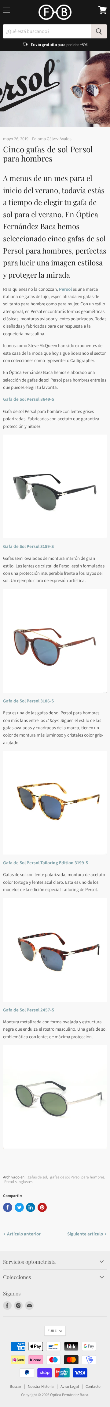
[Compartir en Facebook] (7, 1207)
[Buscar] (99, 31)
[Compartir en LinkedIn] (30, 1207)
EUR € (52, 1330)
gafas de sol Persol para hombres (77, 1177)
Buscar (15, 1386)
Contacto (93, 1386)
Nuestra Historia (41, 1386)
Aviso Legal (70, 1386)
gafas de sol (37, 1177)
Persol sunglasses (18, 1181)
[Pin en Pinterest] (42, 1207)
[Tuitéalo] (19, 1207)
